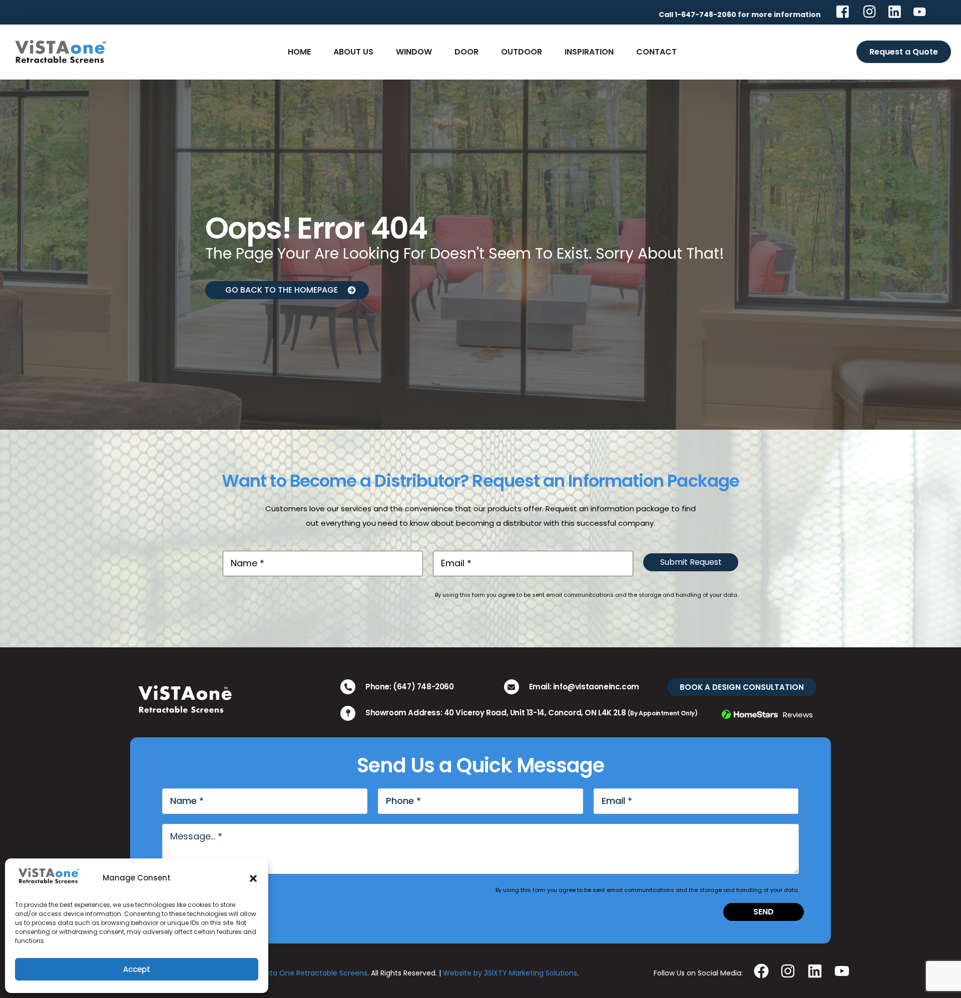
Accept (136, 969)
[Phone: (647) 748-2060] (347, 686)
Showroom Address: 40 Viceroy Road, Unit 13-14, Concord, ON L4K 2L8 (531, 712)
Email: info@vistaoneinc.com (584, 686)
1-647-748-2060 (705, 14)
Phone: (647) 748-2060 (409, 686)
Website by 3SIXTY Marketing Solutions (510, 973)
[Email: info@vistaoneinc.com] (511, 686)
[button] (253, 878)
